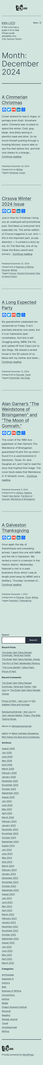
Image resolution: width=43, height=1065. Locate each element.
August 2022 (8, 942)
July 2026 (7, 752)
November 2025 (10, 785)
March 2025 (8, 817)
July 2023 (7, 898)
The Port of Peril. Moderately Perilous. (21, 663)
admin (5, 733)
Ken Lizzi (8, 23)
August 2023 (8, 894)
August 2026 (8, 748)
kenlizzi (5, 999)
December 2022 (10, 926)
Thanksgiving (25, 600)
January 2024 (9, 874)
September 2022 (10, 938)
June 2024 (7, 853)
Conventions (8, 995)
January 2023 (9, 922)
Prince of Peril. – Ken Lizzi (15, 701)
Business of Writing (24, 267)
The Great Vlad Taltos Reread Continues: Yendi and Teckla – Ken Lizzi (19, 686)
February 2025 (9, 821)
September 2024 (10, 841)
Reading (28, 493)
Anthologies (8, 975)
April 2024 (7, 862)
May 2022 (7, 955)
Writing (19, 169)
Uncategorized (9, 1027)
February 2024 (9, 870)
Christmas (13, 172)
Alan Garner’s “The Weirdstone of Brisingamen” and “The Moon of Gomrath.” (20, 414)
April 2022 (7, 959)
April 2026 (7, 764)
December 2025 (10, 781)
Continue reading (11, 156)
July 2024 (7, 849)
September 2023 (10, 890)
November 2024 (10, 833)
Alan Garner (14, 496)
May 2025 (7, 809)
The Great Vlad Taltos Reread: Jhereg (21, 659)
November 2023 (10, 882)
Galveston (13, 600)
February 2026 (9, 773)
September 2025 (10, 793)
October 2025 (9, 789)
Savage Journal (9, 1019)
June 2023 (7, 902)
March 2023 (8, 914)
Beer (4, 987)
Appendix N (8, 979)
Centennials (14, 378)
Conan (22, 172)
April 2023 (7, 910)
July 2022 (7, 947)
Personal (6, 270)
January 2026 (9, 777)
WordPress (28, 1054)
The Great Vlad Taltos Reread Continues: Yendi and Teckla (17, 654)
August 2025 (8, 797)
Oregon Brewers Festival (14, 1007)
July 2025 (7, 801)
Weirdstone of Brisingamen (23, 499)
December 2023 (10, 878)
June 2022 (7, 951)
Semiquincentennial (21, 726)
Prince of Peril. (9, 671)
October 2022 (9, 934)
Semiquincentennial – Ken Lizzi (17, 712)
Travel (28, 374)
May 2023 (7, 906)
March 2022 (8, 963)
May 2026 (7, 760)
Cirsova (12, 273)
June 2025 (7, 805)
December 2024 (10, 829)
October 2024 (9, 837)
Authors (19, 493)
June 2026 (7, 756)
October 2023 (9, 886)
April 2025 (7, 813)
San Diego (25, 378)
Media (5, 1003)
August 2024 (8, 845)
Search (5, 635)
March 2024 (8, 866)
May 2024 (7, 857)
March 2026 (8, 769)
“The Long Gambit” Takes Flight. (18, 667)
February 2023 (9, 918)
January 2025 (9, 825)
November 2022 (10, 930)
